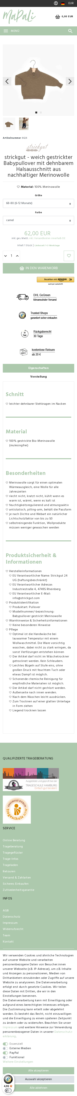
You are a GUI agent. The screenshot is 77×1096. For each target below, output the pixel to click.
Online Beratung (14, 840)
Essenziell (16, 1044)
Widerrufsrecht (13, 929)
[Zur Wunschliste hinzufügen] (69, 256)
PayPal (14, 1053)
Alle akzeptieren (38, 1070)
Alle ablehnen (38, 1088)
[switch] (8, 1091)
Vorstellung (38, 376)
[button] (55, 281)
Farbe (38, 212)
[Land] (63, 3)
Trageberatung (13, 846)
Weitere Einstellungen (18, 1062)
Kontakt (8, 941)
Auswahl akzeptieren (38, 1079)
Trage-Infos (11, 859)
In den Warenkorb (41, 268)
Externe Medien (20, 1048)
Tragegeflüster (13, 852)
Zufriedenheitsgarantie (18, 890)
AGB (6, 910)
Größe (38, 195)
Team (6, 935)
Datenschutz (11, 916)
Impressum (10, 923)
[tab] (38, 368)
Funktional (17, 1057)
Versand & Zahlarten (17, 877)
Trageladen (10, 865)
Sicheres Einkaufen (16, 883)
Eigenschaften (38, 368)
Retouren (9, 871)
